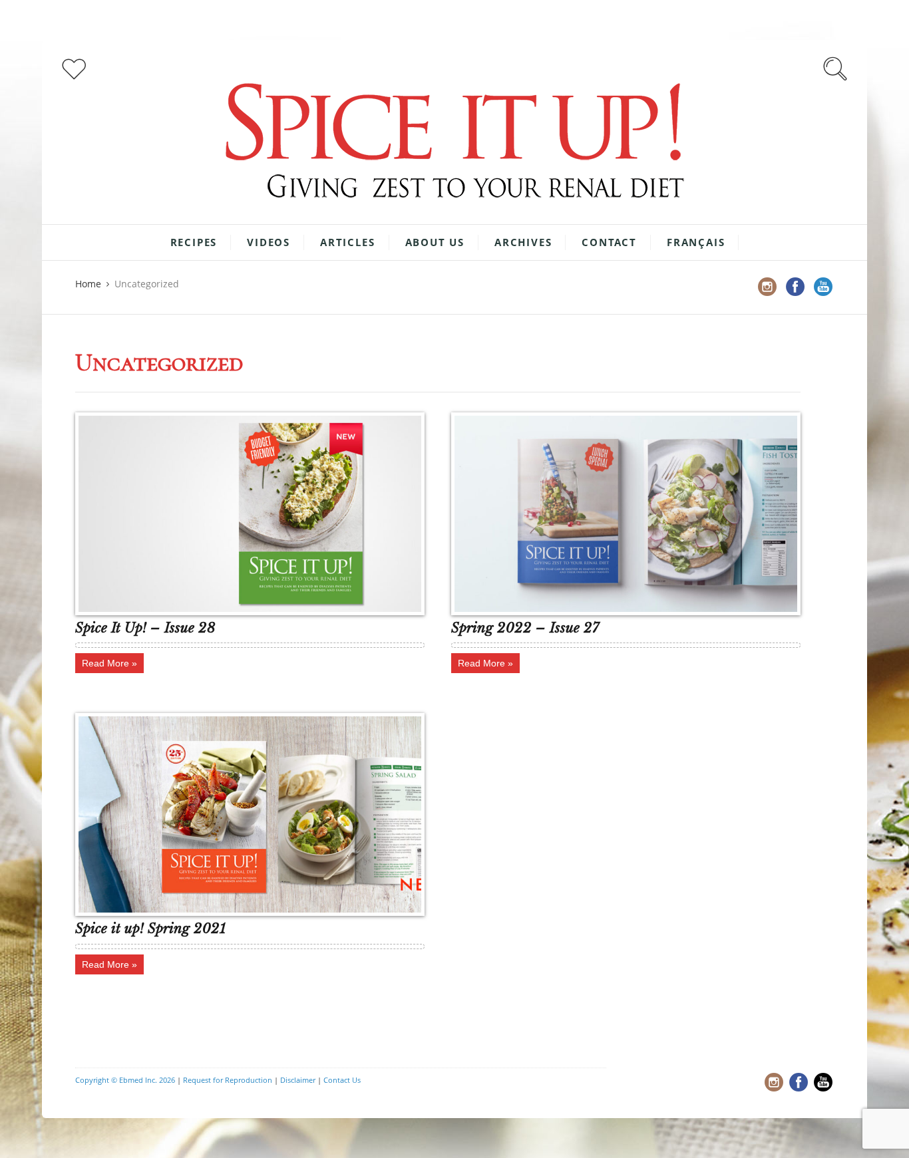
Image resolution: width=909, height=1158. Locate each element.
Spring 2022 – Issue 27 (525, 628)
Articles (347, 242)
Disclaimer (297, 1080)
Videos (268, 242)
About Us (434, 242)
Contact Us (342, 1080)
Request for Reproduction (227, 1080)
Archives (523, 242)
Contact (609, 242)
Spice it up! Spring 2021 (150, 929)
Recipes (194, 242)
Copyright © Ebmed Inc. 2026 (125, 1080)
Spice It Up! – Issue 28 (145, 628)
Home (88, 283)
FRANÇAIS (696, 242)
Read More (105, 663)
